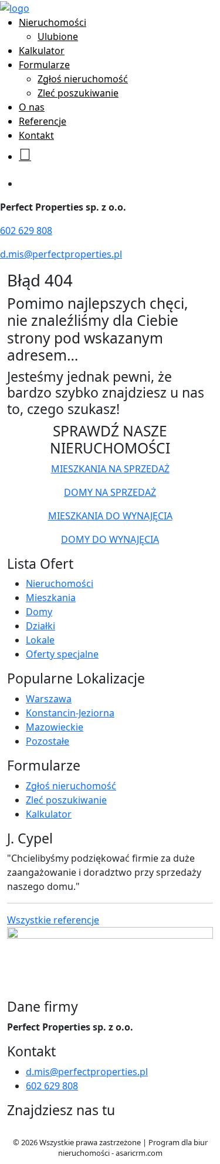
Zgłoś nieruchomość (83, 78)
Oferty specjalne (62, 654)
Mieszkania (51, 597)
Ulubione (58, 36)
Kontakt (36, 135)
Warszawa (49, 698)
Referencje (42, 121)
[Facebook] (11, 1129)
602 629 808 (26, 230)
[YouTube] (30, 1129)
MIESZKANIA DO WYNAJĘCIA (110, 515)
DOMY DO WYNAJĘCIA (110, 539)
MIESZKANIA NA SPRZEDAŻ (110, 468)
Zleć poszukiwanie (78, 92)
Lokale (40, 639)
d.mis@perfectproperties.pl (61, 254)
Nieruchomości (52, 22)
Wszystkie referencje (53, 919)
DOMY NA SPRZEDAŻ (110, 492)
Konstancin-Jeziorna (70, 712)
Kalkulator (42, 50)
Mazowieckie (54, 727)
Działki (40, 625)
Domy (39, 611)
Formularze (44, 64)
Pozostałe (47, 741)
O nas (32, 107)
